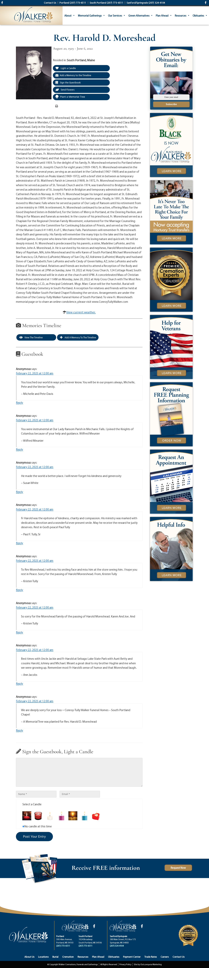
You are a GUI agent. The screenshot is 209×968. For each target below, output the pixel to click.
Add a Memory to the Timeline (75, 75)
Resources (180, 15)
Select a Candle (32, 804)
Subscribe (171, 104)
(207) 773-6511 (63, 945)
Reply (19, 402)
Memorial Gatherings (90, 15)
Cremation (68, 956)
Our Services (115, 15)
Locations (43, 956)
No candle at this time (38, 826)
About (68, 15)
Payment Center (132, 956)
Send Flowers (67, 89)
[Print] (56, 106)
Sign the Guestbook (70, 82)
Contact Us (179, 956)
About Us (29, 956)
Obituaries (198, 15)
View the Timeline (33, 337)
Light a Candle (68, 68)
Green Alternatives (138, 15)
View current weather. (81, 312)
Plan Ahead (162, 15)
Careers (165, 956)
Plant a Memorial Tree (72, 96)
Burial (55, 956)
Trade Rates (150, 956)
